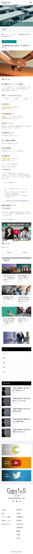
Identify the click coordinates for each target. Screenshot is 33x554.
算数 (4, 358)
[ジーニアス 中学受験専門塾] (6, 2)
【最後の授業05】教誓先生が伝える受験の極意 (21, 420)
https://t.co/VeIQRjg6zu (13, 193)
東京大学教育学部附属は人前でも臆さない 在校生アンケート (9, 320)
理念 (3, 513)
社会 (4, 372)
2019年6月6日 (24, 200)
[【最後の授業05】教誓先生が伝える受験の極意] (6, 422)
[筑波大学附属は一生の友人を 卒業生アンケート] (24, 269)
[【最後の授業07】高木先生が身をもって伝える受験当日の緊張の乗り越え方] (6, 401)
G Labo (4, 510)
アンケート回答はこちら (9, 182)
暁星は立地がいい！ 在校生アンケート (23, 319)
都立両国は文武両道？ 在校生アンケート (9, 299)
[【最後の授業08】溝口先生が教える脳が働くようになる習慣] (6, 391)
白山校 (18, 538)
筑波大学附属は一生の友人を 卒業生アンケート (23, 277)
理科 (4, 367)
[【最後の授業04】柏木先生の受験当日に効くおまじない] (6, 432)
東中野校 (19, 510)
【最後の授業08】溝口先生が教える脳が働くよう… (21, 389)
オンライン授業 (6, 517)
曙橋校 (18, 531)
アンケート (12, 41)
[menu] (30, 2)
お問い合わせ (5, 524)
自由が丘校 (20, 524)
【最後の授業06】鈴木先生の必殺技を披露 (21, 410)
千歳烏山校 (20, 527)
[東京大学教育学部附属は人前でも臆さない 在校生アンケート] (9, 312)
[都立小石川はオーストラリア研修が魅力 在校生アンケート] (9, 269)
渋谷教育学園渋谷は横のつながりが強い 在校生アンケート (23, 299)
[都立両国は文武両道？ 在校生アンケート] (9, 290)
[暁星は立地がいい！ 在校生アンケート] (24, 312)
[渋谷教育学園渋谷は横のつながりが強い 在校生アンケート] (24, 290)
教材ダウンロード (7, 520)
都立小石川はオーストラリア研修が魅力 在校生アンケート (9, 277)
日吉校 (18, 513)
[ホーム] (2, 34)
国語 (4, 362)
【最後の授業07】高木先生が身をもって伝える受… (21, 399)
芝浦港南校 (20, 517)
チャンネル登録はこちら (9, 219)
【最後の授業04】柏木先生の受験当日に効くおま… (21, 431)
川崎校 (18, 534)
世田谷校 (19, 520)
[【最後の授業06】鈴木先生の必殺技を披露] (6, 412)
